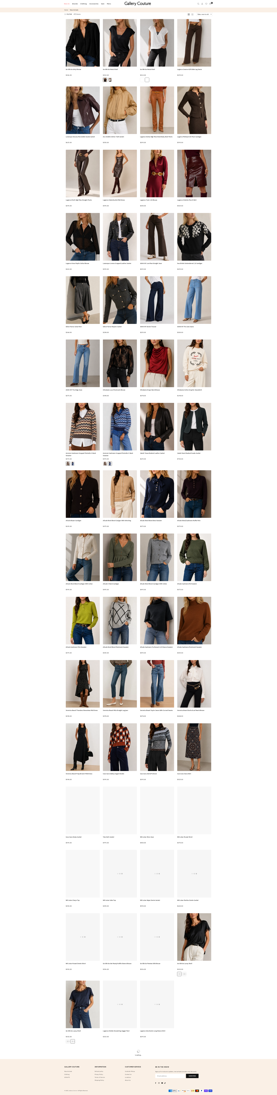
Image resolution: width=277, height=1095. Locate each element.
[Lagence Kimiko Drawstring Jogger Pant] (120, 1004)
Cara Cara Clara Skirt (184, 774)
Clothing (83, 4)
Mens (109, 4)
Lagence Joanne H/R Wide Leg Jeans (189, 69)
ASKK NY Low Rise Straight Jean (151, 263)
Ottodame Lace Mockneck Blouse (114, 390)
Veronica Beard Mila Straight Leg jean (115, 710)
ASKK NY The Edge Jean (74, 390)
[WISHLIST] (206, 4)
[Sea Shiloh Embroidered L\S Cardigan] (194, 237)
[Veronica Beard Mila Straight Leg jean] (120, 684)
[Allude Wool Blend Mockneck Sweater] (120, 620)
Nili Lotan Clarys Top (73, 900)
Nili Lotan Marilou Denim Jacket (188, 900)
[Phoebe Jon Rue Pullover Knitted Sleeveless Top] (194, 1004)
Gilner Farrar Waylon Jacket (112, 327)
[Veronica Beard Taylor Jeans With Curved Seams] (157, 684)
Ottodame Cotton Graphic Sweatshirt (189, 390)
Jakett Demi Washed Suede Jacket (189, 453)
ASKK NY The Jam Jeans (185, 327)
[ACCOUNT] (202, 4)
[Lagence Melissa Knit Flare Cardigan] (194, 110)
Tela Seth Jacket (108, 837)
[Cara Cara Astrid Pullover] (157, 747)
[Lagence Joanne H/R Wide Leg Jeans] (194, 43)
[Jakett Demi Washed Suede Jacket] (194, 426)
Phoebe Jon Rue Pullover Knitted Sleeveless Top (193, 1031)
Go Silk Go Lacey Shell (184, 963)
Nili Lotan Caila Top (109, 900)
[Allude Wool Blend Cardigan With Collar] (83, 557)
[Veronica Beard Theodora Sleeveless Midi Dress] (83, 684)
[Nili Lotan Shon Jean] (157, 810)
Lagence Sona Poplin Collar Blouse (77, 263)
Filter (69, 14)
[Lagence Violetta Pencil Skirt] (194, 173)
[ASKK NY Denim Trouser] (157, 300)
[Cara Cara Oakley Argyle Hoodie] (120, 747)
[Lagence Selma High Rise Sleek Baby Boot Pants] (157, 110)
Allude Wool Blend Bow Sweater (151, 521)
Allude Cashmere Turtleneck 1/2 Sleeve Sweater (156, 647)
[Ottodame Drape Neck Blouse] (157, 363)
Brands (75, 4)
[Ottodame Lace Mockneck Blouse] (120, 363)
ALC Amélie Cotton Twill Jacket (113, 137)
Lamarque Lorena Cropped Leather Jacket (117, 263)
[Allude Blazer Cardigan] (83, 494)
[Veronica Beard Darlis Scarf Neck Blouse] (194, 684)
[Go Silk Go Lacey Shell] (194, 937)
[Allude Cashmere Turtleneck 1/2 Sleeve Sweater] (157, 620)
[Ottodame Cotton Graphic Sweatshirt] (194, 363)
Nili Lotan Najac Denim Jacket (150, 900)
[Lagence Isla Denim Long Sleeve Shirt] (157, 1004)
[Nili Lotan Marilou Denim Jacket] (194, 873)
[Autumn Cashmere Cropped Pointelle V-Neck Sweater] (83, 426)
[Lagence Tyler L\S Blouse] (157, 173)
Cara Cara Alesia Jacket (73, 837)
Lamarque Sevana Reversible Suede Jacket (80, 137)
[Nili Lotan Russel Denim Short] (83, 937)
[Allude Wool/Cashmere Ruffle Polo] (194, 494)
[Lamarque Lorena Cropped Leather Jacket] (120, 237)
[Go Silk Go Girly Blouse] (83, 43)
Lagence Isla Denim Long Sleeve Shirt (152, 1031)
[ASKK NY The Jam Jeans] (194, 300)
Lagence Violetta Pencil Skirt (186, 200)
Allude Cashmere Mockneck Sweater (189, 647)
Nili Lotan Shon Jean (147, 837)
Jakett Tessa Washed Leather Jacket (152, 453)
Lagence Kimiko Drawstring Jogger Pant (116, 1031)
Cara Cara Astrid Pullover (148, 774)
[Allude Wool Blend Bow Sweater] (157, 494)
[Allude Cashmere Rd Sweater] (194, 557)
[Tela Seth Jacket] (120, 810)
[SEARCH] (198, 4)
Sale (102, 4)
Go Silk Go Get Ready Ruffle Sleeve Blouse (117, 963)
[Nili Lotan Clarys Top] (83, 873)
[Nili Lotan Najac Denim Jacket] (157, 873)
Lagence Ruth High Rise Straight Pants (79, 200)
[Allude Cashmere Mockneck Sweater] (194, 620)
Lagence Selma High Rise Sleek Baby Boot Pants (156, 137)
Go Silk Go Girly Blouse (73, 69)
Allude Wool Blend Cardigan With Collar (79, 584)
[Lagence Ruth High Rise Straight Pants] (83, 173)
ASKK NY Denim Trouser (148, 327)
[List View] (192, 14)
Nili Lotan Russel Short (184, 837)
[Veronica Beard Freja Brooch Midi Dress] (83, 747)
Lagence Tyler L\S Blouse (148, 200)
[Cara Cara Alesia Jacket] (83, 810)
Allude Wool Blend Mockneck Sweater (116, 647)
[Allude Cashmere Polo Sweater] (83, 620)
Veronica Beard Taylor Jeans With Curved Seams (156, 710)
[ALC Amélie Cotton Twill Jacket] (120, 110)
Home (66, 10)
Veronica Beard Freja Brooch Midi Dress (79, 774)
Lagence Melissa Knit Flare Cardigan (189, 137)
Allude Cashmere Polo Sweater (76, 647)
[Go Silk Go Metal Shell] (120, 43)
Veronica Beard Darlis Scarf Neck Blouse (190, 710)
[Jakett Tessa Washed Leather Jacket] (157, 426)
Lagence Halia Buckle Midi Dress (114, 200)
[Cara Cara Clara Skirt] (194, 747)
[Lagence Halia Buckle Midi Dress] (120, 173)
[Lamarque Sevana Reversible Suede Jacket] (83, 110)
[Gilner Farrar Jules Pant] (83, 300)
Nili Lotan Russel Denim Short (76, 963)
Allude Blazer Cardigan (73, 521)
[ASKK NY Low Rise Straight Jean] (157, 237)
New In (67, 4)
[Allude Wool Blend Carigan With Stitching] (120, 494)
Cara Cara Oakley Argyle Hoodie (113, 774)
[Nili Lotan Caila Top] (120, 873)
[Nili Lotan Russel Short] (194, 810)
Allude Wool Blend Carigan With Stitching (117, 521)
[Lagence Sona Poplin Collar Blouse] (83, 237)
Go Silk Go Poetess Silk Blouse (150, 963)
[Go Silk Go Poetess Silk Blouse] (157, 937)
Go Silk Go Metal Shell (110, 69)
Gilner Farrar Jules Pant (74, 327)
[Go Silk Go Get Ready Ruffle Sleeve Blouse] (120, 937)
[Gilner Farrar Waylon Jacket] (120, 300)
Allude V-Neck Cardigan (111, 584)
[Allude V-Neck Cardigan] (120, 557)
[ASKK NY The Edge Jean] (83, 363)
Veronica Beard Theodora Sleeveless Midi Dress (82, 710)
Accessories (93, 4)
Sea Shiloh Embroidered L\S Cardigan (189, 263)
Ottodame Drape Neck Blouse (150, 390)
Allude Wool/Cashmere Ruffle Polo (188, 521)
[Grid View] (188, 14)
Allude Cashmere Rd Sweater (187, 584)
